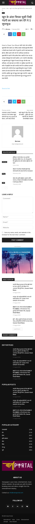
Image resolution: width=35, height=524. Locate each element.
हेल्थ (7, 8)
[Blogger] (8, 506)
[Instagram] (22, 506)
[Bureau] (3, 29)
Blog (4, 174)
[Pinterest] (19, 34)
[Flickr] (17, 506)
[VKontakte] (27, 506)
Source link (6, 88)
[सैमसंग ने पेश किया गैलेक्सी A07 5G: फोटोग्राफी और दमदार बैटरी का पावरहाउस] (6, 171)
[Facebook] (10, 34)
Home (3, 8)
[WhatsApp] (23, 34)
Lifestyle (5, 162)
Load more (17, 329)
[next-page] (6, 187)
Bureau (8, 29)
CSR (3, 183)
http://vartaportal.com (17, 144)
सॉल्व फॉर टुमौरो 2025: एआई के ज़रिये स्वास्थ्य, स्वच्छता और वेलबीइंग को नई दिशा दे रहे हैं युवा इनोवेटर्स (23, 180)
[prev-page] (3, 187)
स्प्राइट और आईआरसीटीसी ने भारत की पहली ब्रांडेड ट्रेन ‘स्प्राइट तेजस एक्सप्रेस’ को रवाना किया (22, 298)
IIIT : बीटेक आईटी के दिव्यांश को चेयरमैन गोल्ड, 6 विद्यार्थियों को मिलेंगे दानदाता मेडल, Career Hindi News (23, 321)
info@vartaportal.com (16, 493)
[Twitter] (14, 34)
